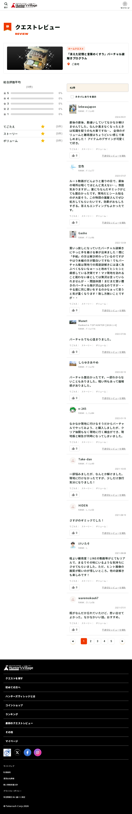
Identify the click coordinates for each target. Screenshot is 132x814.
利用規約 (7, 772)
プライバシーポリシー (12, 791)
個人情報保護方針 (10, 784)
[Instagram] (37, 752)
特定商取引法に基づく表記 (14, 797)
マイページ (12, 741)
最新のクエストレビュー (19, 723)
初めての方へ (13, 687)
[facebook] (27, 752)
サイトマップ (8, 766)
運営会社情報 (8, 778)
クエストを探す (14, 678)
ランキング (12, 714)
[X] (17, 752)
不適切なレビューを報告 (114, 155)
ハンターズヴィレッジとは (20, 696)
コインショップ (14, 705)
